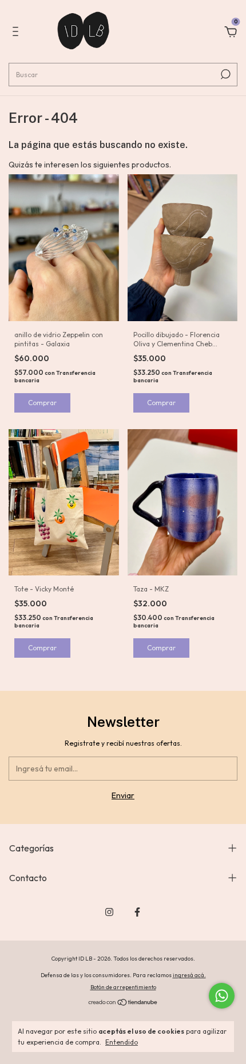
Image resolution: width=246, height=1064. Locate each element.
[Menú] (17, 33)
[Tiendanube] (123, 1003)
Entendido (121, 1042)
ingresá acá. (189, 975)
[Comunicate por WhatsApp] (222, 996)
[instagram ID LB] (109, 912)
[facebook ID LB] (137, 912)
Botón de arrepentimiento (123, 987)
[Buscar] (225, 74)
